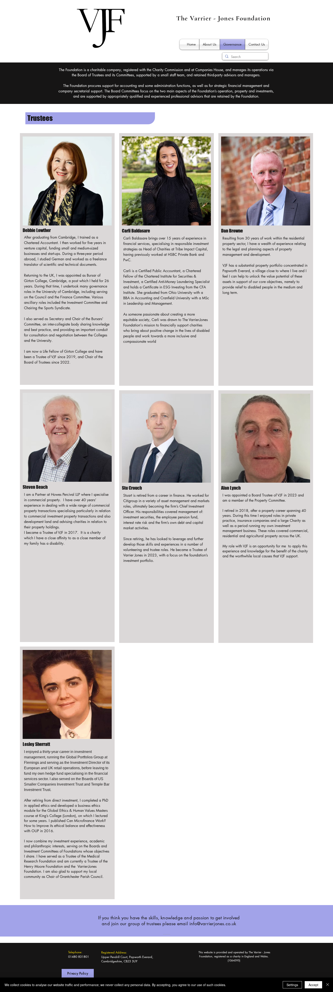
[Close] (327, 984)
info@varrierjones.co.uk (212, 924)
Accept (313, 984)
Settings (292, 984)
